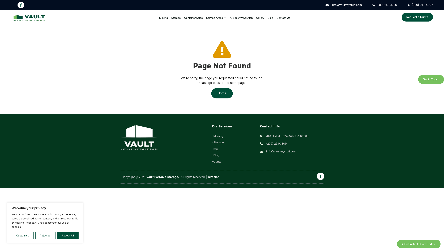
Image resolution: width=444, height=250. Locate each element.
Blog (270, 17)
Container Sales (193, 17)
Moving (163, 17)
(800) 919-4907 (422, 5)
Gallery (260, 17)
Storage (176, 17)
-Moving (217, 136)
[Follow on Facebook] (21, 5)
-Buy (215, 149)
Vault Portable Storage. (162, 177)
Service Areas (214, 17)
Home (222, 93)
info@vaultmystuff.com (347, 5)
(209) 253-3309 (387, 5)
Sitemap (213, 177)
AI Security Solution (241, 17)
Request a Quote (417, 17)
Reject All (45, 235)
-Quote (217, 161)
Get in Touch (431, 79)
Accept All (68, 235)
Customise (22, 235)
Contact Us (283, 17)
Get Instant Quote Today (419, 244)
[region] (45, 222)
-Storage (218, 142)
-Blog (215, 155)
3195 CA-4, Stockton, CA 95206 (287, 136)
